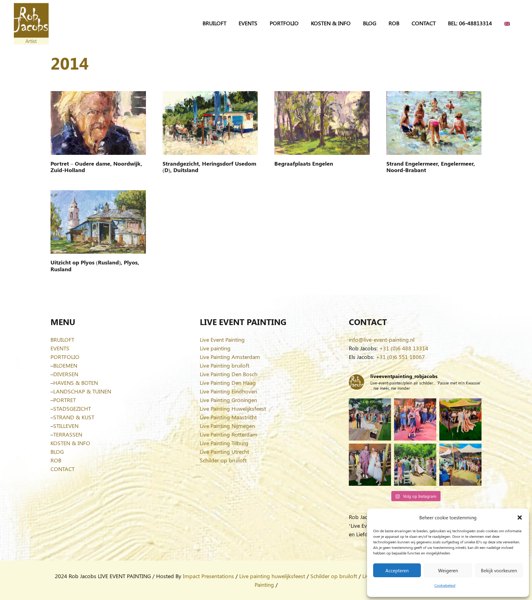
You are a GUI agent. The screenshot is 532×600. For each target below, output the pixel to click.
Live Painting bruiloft (224, 365)
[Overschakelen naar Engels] (508, 23)
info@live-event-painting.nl (381, 339)
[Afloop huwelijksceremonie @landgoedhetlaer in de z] (415, 465)
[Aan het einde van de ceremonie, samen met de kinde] (370, 465)
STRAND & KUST (73, 417)
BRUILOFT (62, 339)
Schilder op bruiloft (223, 460)
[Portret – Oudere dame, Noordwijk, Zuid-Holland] (98, 123)
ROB (55, 460)
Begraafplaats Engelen (303, 163)
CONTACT (62, 469)
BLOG (57, 451)
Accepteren (397, 570)
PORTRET (64, 400)
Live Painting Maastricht (228, 417)
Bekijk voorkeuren (499, 570)
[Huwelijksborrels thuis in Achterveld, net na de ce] (370, 419)
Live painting (215, 348)
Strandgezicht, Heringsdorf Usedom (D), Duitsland (209, 167)
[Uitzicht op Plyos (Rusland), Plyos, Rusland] (98, 222)
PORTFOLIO (64, 356)
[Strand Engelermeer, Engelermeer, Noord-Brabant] (434, 123)
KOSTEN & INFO (70, 443)
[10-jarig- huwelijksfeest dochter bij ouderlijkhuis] (460, 419)
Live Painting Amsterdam (230, 356)
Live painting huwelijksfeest (272, 576)
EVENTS (59, 348)
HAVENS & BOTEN (75, 382)
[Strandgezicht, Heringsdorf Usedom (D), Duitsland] (210, 123)
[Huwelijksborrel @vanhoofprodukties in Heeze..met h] (460, 465)
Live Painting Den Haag (228, 382)
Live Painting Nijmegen (227, 425)
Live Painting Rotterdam (228, 434)
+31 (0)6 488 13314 (403, 348)
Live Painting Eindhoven (228, 391)
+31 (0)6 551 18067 (400, 356)
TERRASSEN (67, 434)
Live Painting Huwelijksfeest (233, 408)
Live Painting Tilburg (224, 443)
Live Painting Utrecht (224, 451)
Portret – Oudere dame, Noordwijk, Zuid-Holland (96, 167)
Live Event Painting (222, 339)
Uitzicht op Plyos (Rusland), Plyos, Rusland (94, 266)
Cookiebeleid (444, 585)
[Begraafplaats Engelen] (322, 123)
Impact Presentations (208, 576)
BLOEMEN (65, 365)
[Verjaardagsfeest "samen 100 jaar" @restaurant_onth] (415, 419)
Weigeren (448, 570)
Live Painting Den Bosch (228, 374)
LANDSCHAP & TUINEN (82, 391)
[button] (520, 517)
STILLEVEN (66, 425)
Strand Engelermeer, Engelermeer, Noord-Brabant (430, 167)
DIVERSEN (65, 374)
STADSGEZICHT (72, 408)
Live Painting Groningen (228, 400)
